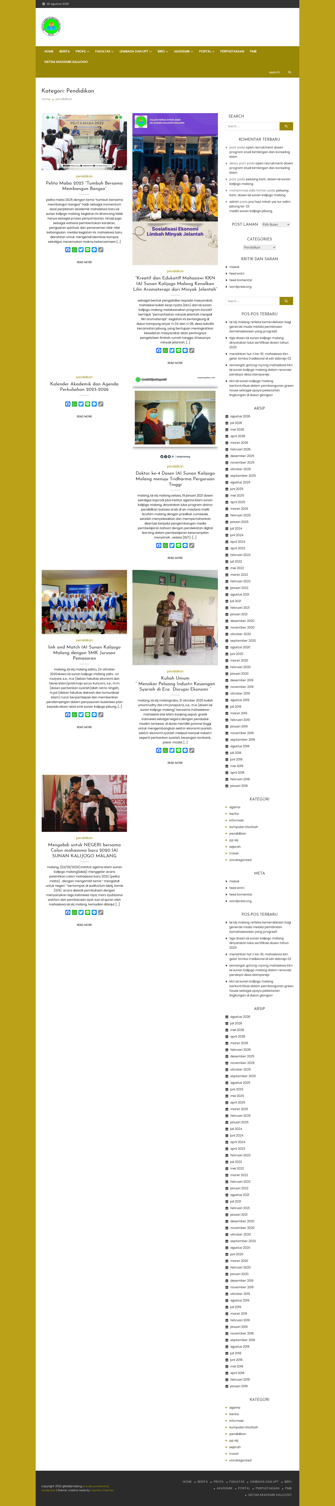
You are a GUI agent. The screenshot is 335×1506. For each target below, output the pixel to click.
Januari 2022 (239, 588)
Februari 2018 (240, 779)
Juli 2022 (236, 561)
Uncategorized (240, 860)
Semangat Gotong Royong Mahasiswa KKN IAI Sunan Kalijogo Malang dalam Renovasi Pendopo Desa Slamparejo (261, 370)
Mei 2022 (237, 568)
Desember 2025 (242, 456)
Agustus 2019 (239, 700)
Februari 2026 (240, 449)
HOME (49, 51)
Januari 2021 (239, 614)
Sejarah (235, 846)
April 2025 (237, 502)
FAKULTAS (102, 51)
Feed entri (236, 273)
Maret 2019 (238, 713)
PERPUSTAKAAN (232, 51)
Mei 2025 (237, 495)
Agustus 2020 (240, 647)
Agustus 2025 (240, 482)
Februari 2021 (240, 607)
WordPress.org (240, 286)
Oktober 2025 (240, 469)
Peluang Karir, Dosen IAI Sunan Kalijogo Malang (258, 192)
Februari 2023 (240, 555)
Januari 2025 (239, 522)
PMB (253, 51)
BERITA (64, 51)
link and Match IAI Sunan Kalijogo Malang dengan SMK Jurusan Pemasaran (84, 653)
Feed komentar (240, 280)
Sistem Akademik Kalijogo (66, 62)
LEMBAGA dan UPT (134, 51)
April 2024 (237, 541)
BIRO (161, 51)
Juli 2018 (235, 753)
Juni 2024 (236, 535)
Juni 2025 (236, 489)
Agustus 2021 (239, 594)
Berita (234, 814)
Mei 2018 (236, 766)
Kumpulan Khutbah (243, 827)
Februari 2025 (240, 515)
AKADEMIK (182, 51)
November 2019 (242, 687)
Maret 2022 (239, 574)
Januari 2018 (239, 786)
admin (234, 201)
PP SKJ (233, 840)
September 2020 (243, 640)
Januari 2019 (239, 726)
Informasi (236, 820)
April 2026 (237, 436)
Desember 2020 (242, 621)
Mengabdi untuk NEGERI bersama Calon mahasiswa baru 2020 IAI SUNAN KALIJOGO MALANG (84, 851)
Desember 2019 (241, 680)
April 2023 (237, 548)
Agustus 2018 (240, 746)
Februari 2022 (240, 581)
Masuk (234, 267)
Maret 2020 (239, 660)
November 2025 (242, 462)
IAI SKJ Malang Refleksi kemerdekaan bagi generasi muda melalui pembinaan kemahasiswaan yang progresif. (260, 327)
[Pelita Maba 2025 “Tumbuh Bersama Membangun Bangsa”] (84, 141)
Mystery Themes (102, 1490)
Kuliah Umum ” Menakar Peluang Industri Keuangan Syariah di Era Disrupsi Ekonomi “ (175, 684)
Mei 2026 (237, 429)
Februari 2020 (240, 667)
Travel (233, 853)
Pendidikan (84, 176)
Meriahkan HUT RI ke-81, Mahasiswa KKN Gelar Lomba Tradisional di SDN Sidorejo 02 (260, 356)
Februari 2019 (240, 720)
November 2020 (242, 627)
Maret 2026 (239, 442)
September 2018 (242, 739)
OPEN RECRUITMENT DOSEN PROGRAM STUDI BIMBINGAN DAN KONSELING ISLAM (259, 152)
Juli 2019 (235, 706)
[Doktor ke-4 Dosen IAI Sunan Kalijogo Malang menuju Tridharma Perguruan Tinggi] (175, 417)
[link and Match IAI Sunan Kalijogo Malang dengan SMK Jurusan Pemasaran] (84, 602)
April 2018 (237, 772)
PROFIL (81, 51)
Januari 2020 (239, 673)
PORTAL (205, 51)
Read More (84, 262)
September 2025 (243, 475)
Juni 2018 (236, 759)
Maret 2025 (239, 508)
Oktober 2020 (240, 634)
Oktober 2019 (240, 693)
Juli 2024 (236, 528)
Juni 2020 (236, 654)
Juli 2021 (235, 601)
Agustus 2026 (240, 416)
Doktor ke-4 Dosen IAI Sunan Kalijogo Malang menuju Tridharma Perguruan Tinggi (175, 479)
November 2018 (242, 733)
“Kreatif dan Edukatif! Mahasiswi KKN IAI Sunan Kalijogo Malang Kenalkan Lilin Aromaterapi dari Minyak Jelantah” (175, 284)
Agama (234, 807)
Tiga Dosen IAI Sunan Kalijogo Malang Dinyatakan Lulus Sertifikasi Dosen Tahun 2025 (259, 342)
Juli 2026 (236, 423)
